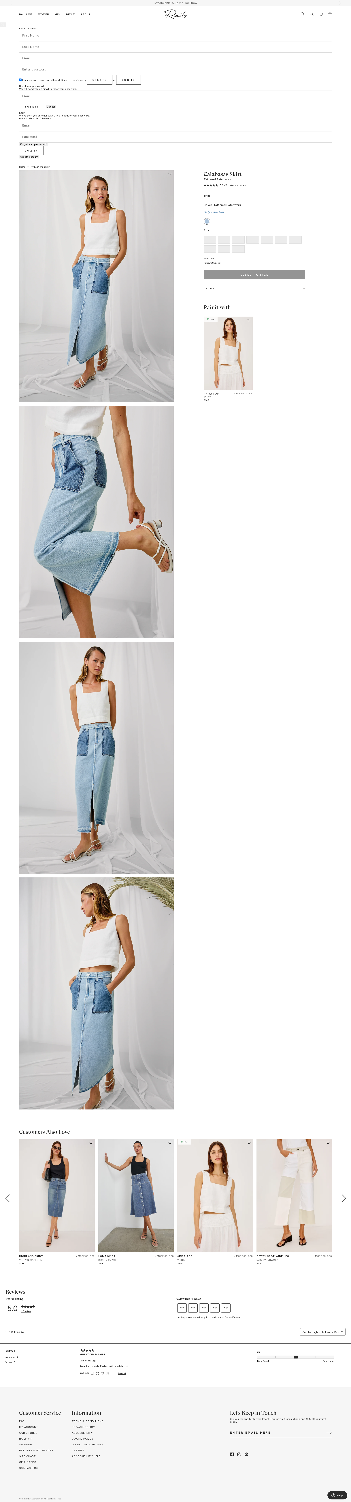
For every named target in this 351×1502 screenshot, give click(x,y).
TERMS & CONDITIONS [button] (87, 1421)
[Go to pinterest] (246, 1455)
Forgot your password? (33, 144)
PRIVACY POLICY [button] (83, 1427)
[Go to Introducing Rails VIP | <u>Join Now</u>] (175, 3)
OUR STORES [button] (28, 1432)
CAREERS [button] (78, 1450)
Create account (29, 156)
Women (43, 14)
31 (224, 249)
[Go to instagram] (239, 1455)
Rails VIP (26, 14)
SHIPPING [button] (25, 1444)
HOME (22, 167)
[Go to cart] (330, 14)
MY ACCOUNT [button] (28, 1427)
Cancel (51, 106)
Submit (32, 106)
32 (238, 249)
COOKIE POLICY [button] (83, 1438)
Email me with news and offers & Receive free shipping (54, 80)
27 (267, 240)
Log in (128, 80)
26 (252, 240)
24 (224, 240)
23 (210, 240)
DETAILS (209, 288)
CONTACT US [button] (28, 1468)
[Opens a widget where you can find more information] (337, 1495)
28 (281, 240)
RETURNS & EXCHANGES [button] (36, 1450)
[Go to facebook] (232, 1455)
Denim (70, 14)
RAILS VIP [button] (25, 1438)
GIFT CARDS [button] (27, 1462)
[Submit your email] (329, 1433)
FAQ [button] (21, 1421)
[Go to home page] (175, 14)
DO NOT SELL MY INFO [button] (87, 1444)
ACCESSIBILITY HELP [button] (86, 1456)
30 (210, 249)
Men (58, 14)
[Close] (3, 24)
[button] (312, 14)
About (86, 14)
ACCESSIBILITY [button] (82, 1432)
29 (295, 240)
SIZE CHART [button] (27, 1456)
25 (238, 240)
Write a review (238, 185)
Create (99, 80)
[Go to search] (302, 14)
